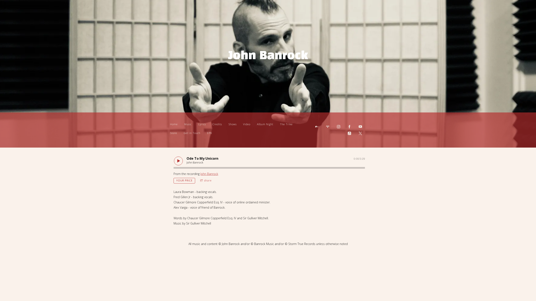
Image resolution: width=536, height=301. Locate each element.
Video (246, 124)
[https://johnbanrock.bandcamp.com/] (316, 126)
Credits (217, 124)
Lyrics (202, 124)
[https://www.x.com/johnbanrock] (360, 133)
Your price (184, 180)
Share (208, 180)
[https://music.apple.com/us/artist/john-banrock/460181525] (349, 133)
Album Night (265, 124)
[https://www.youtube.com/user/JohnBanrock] (360, 126)
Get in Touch (192, 133)
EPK (209, 133)
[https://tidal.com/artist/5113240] (327, 126)
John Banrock (209, 174)
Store (173, 133)
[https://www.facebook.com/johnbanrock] (349, 126)
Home (174, 124)
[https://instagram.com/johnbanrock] (338, 126)
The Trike (286, 124)
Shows (232, 124)
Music (188, 124)
